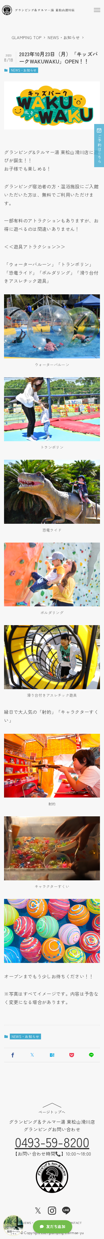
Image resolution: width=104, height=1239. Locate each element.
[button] (97, 10)
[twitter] (37, 1210)
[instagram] (52, 1210)
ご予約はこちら (99, 148)
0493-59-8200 (52, 1141)
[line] (66, 1210)
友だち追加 (56, 1226)
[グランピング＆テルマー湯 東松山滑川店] (38, 10)
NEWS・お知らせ (24, 70)
